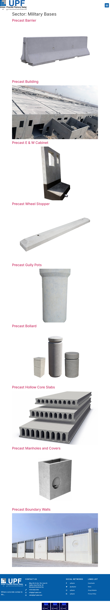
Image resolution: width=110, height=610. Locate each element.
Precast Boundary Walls (31, 509)
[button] (107, 5)
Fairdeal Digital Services (11, 597)
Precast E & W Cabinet (30, 143)
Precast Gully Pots (27, 265)
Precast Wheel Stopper (31, 204)
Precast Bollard (24, 326)
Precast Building (25, 81)
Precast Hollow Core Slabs (33, 387)
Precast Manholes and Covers (36, 448)
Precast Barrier (24, 20)
